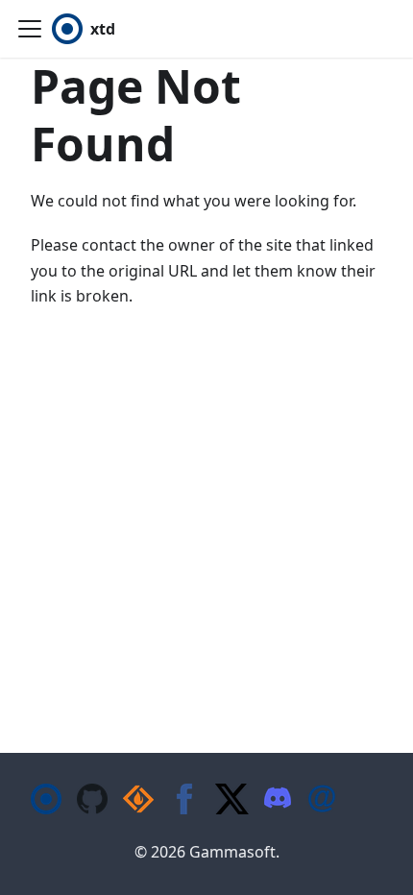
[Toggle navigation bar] (29, 28)
